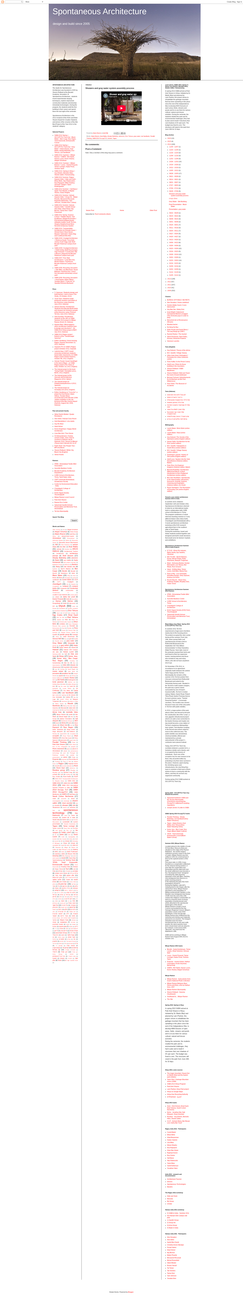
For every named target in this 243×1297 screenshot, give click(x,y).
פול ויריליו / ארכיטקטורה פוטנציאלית (178, 400)
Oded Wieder (171, 1263)
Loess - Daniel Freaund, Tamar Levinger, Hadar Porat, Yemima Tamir (177, 957)
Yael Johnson (171, 1276)
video (68, 845)
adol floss (73, 534)
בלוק (76, 886)
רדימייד (55, 952)
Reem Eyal (60, 768)
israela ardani (58, 671)
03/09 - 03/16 (174, 254)
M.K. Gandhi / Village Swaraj (177, 353)
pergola (73, 746)
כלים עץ (73, 909)
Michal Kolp (57, 712)
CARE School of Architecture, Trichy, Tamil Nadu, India (64, 476)
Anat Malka (103, 136)
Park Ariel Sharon (60, 500)
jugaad (61, 675)
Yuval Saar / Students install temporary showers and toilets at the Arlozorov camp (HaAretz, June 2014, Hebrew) (65, 301)
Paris (73, 742)
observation (63, 733)
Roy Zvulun (56, 776)
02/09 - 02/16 (174, 266)
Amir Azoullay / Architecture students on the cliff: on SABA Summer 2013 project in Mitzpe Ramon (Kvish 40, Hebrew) (65, 319)
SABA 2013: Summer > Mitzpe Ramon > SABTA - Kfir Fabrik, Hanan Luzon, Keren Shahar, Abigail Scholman (64, 157)
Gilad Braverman (69, 636)
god (70, 638)
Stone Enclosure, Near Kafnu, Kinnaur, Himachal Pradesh (177, 337)
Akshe (67, 540)
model (70, 714)
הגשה (62, 901)
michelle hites (72, 712)
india (64, 665)
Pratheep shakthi (58, 755)
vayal (62, 845)
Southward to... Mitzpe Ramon (177, 996)
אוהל (54, 871)
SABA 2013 (67, 783)
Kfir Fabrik (60, 680)
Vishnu (73, 847)
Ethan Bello (171, 1135)
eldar (66, 619)
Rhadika (72, 770)
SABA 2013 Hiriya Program (176, 1084)
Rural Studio (67, 776)
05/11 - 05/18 (174, 228)
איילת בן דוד (74, 873)
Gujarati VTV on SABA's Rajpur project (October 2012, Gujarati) (65, 348)
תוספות (62, 958)
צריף (76, 943)
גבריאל (55, 894)
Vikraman (58, 847)
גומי (66, 896)
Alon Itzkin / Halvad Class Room (65, 419)
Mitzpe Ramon (61, 714)
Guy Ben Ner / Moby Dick (175, 309)
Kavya (67, 675)
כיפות (60, 909)
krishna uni (71, 682)
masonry (55, 708)
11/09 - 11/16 (174, 156)
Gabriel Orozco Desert (68, 632)
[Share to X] (119, 133)
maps (74, 705)
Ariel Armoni (68, 556)
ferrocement (56, 628)
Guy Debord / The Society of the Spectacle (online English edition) (178, 438)
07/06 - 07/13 (174, 188)
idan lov (66, 663)
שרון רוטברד (72, 956)
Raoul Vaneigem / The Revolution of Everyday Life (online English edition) (178, 489)
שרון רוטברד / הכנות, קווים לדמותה (178, 416)
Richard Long (68, 772)
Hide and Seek (172, 1196)
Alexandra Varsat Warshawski (68, 542)
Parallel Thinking (60, 742)
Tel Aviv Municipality (61, 511)
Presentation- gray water (177, 209)
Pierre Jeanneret (58, 749)
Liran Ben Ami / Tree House (63, 433)
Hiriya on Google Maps (175, 1092)
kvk (54, 686)
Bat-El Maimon (65, 569)
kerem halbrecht (57, 678)
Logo (54, 699)
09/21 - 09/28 (174, 176)
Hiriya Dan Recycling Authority (177, 1094)
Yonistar (75, 866)
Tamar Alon (171, 1273)
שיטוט (71, 954)
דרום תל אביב (68, 899)
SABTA (64, 794)
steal (65, 815)
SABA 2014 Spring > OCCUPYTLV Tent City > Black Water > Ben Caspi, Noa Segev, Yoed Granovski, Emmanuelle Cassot (65, 139)
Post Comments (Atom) (103, 214)
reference (72, 768)
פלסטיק (55, 941)
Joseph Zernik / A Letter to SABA (178, 808)
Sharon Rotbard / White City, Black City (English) (64, 451)
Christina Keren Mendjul (175, 1245)
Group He (55, 645)
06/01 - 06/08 (174, 222)
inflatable (72, 665)
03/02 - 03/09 (174, 257)
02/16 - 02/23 (174, 263)
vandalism (55, 845)
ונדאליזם (55, 903)
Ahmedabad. (71, 538)
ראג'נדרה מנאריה (70, 950)
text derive (59, 830)
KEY (54, 680)
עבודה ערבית (73, 931)
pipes (68, 748)
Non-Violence (71, 731)
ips (56, 669)
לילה (67, 913)
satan (54, 798)
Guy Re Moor (59, 424)
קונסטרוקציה (56, 948)
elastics (59, 619)
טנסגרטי (73, 905)
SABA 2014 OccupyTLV (99, 138)
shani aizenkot (67, 803)
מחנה (73, 916)
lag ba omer (62, 686)
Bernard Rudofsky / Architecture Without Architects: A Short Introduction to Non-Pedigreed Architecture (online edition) (178, 472)
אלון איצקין (70, 875)
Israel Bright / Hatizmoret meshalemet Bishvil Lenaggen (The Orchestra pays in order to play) (177, 314)
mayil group (56, 710)
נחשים (71, 926)
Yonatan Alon (171, 1278)
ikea (74, 663)
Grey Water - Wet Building (178, 201)
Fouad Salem (171, 1247)
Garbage (75, 634)
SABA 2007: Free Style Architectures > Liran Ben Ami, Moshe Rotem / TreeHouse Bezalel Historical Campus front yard (65, 261)
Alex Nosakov (172, 1237)
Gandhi (55, 634)
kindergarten (72, 680)
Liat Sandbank (145, 136)
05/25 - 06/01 (174, 225)
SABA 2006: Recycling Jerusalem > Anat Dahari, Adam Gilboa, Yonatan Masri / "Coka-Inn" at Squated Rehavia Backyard (65, 280)
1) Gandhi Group (173, 1220)
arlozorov (121, 136)
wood (63, 858)
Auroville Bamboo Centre (63, 468)
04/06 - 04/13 (174, 242)
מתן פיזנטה (62, 926)
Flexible (69, 628)
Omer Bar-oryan (67, 738)
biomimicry (64, 573)
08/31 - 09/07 (174, 182)
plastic (65, 751)
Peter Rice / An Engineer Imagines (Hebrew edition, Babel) (178, 466)
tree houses (63, 839)
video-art (75, 845)
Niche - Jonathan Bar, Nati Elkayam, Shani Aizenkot (176, 1113)
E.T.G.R (65, 613)
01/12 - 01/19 (174, 272)
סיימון (56, 930)
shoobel (57, 805)
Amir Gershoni (65, 544)
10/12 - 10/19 (174, 167)
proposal (63, 759)
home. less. (73, 656)
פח (74, 939)
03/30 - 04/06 (174, 245)
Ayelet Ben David (173, 1242)
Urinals (73, 843)
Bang (58, 567)
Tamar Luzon (57, 828)
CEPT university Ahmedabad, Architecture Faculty (64, 480)
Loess (68, 697)
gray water (137, 136)
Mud (72, 716)
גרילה (54, 899)
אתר (54, 886)
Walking (75, 849)
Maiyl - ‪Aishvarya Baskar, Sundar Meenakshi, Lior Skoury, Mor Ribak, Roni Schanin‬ (178, 565)
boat (74, 575)
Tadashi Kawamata (69, 824)
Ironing (62, 669)
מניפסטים (63, 922)
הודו (73, 901)
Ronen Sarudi (172, 1265)
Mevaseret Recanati (174, 1258)
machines (64, 701)
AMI (56, 545)
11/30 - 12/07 (174, 147)
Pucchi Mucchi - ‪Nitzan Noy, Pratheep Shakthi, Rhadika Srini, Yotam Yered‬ (178, 581)
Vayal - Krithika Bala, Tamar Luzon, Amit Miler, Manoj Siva (177, 570)
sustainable (66, 822)
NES (76, 721)
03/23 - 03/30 (174, 248)
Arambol (67, 549)
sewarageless (56, 801)
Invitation (75, 667)
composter (63, 588)
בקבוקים (75, 888)
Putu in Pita (67, 761)
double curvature (73, 608)
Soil (54, 810)
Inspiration (66, 667)
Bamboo (75, 564)
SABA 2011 (71, 781)
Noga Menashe (58, 731)
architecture (60, 553)
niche (70, 723)
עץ (53, 937)
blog (68, 575)
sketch (65, 807)
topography (71, 836)
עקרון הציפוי (61, 937)
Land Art (72, 686)
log (74, 697)
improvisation (56, 665)
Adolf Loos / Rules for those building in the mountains (176, 365)
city (67, 584)
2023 (169, 138)
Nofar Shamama (58, 729)
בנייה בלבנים (66, 888)
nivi (71, 725)
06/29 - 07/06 (174, 191)
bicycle (55, 573)
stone (73, 815)
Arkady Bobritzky (112, 136)
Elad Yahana (72, 617)
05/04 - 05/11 (174, 231)
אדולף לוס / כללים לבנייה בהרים (177, 419)
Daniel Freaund (58, 599)
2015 (169, 141)
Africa (54, 536)
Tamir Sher (67, 828)
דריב (76, 899)
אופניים (75, 871)
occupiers (73, 733)
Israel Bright (71, 669)
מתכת (54, 926)
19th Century (56, 529)
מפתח (74, 924)
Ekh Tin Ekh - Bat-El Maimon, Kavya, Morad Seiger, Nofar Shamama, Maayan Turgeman (177, 558)
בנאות (57, 888)
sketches (72, 807)
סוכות (61, 928)
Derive (58, 601)
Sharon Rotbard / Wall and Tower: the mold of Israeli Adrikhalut (178, 374)
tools (63, 836)
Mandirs (170, 1187)
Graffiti (76, 638)
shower (110, 138)
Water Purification (72, 851)
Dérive (70, 601)
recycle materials (67, 766)
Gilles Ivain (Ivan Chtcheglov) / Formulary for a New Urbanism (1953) (177, 357)
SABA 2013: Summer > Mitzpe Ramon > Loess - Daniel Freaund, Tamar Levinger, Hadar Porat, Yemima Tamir (66, 165)
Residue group (59, 770)
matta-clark (72, 708)
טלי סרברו (65, 905)
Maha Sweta (59, 703)
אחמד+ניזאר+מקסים (61, 873)
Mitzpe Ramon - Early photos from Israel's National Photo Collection (178, 980)
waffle (54, 849)
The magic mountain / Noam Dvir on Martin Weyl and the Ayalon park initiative (178, 1075)
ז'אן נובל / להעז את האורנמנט (176, 395)
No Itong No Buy (172, 327)
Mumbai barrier (172, 324)
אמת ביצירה (72, 881)
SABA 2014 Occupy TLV (65, 788)
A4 (64, 529)
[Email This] (115, 133)
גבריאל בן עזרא (65, 894)
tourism (55, 839)
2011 (169, 285)
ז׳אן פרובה (63, 903)
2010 (169, 288)
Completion (56, 586)
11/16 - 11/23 (174, 153)
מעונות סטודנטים (58, 924)
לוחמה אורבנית (57, 913)
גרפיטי (60, 899)
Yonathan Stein (65, 866)
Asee (57, 560)
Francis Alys (72, 630)
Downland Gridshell (60, 610)
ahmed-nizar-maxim (68, 536)
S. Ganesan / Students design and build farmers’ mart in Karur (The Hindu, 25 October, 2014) (66, 294)
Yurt (67, 869)
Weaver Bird (71, 854)
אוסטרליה (68, 871)
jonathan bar (66, 673)
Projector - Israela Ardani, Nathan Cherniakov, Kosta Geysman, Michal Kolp (178, 963)
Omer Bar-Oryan (172, 1150)
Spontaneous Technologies (176, 1184)
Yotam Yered (59, 869)
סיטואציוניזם (74, 928)
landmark (55, 688)
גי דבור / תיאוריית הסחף (174, 397)
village (66, 847)
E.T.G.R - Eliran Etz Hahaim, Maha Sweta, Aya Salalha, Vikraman (176, 552)
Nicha (64, 723)
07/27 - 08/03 (174, 185)
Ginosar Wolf (57, 639)
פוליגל (54, 939)
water (62, 851)
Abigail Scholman (72, 529)
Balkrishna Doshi (57, 564)
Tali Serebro (171, 1271)
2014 (169, 144)
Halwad (55, 650)
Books (54, 577)
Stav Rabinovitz (172, 1160)
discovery (72, 603)
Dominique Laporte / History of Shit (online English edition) (177, 455)
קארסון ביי (59, 945)
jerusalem (56, 673)
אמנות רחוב (62, 881)
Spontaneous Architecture (100, 11)
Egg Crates (57, 615)
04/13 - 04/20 (174, 240)
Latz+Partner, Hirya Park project (178, 1089)
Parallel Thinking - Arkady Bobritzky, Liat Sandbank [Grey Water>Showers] (177, 819)
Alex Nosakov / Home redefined (178, 302)
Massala (63, 708)
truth (76, 839)
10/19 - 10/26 (174, 165)
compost (65, 586)
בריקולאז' (58, 890)
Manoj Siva (66, 705)
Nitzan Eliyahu (172, 1145)
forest (63, 630)
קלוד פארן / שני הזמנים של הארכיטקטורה (175, 413)
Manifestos (56, 706)
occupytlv (56, 736)
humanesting (56, 663)
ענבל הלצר (71, 935)
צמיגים (71, 943)
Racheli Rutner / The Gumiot (177, 334)
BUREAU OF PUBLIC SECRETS (178, 300)
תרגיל (59, 960)
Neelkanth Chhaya (66, 721)
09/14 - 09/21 (174, 179)
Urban (65, 843)
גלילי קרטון (72, 896)
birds (73, 573)
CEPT (58, 582)
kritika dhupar (72, 684)
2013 (169, 279)
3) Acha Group (172, 1225)
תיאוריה (70, 958)
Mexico (74, 710)
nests (57, 723)
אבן (74, 869)
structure (55, 817)
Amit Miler (62, 547)
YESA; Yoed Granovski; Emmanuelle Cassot (65, 863)
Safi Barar (72, 794)
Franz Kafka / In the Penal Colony (178, 362)
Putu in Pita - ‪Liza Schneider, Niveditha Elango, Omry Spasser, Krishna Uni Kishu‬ (178, 575)
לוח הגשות (72, 911)
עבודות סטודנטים (61, 933)
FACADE (72, 626)
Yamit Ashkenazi (58, 860)
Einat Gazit (73, 615)
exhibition (62, 624)
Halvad (73, 647)
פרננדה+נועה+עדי (71, 941)
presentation (56, 757)
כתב (54, 911)
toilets (62, 834)
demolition (75, 599)
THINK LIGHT (66, 832)
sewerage (66, 801)
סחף (67, 928)
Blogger (130, 1292)
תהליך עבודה (173, 198)
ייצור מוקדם (64, 907)
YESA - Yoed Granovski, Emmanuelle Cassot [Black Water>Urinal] (176, 835)
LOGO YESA (64, 699)
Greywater (71, 643)
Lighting (63, 695)
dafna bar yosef (69, 597)
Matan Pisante (172, 1255)
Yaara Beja (72, 858)
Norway (55, 733)
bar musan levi (69, 567)
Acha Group (74, 531)
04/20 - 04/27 (174, 236)
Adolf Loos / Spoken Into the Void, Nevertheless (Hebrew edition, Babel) (178, 461)
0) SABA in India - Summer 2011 (178, 1213)
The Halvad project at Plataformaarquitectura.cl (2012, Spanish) (65, 383)
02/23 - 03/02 (174, 260)
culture (57, 597)
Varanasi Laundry (173, 341)
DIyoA (62, 606)
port (64, 753)
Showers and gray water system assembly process (178, 195)
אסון (54, 884)
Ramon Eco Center (61, 502)
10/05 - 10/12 (174, 170)
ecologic (73, 613)
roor (74, 774)
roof (61, 774)
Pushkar (57, 761)
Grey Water (57, 643)
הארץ (56, 901)
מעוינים (73, 922)
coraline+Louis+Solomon (60, 594)
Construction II (60, 592)
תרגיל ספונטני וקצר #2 (71, 960)
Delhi (67, 599)
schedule (63, 798)
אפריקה (74, 884)
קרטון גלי (65, 948)
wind (74, 856)
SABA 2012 (56, 783)
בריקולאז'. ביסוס (69, 890)
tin (55, 834)
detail (64, 603)
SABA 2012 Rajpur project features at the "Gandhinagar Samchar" (64, 336)
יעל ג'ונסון (72, 907)
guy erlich (65, 645)
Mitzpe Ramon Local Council (64, 497)
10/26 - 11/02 (174, 161)
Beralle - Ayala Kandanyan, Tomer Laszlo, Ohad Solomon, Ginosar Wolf (178, 951)
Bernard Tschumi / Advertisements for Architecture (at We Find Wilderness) (178, 379)
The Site (170, 999)
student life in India (68, 817)
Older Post (153, 210)
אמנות (68, 879)
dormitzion (62, 608)
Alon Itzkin (170, 1240)
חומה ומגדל (71, 903)
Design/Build (56, 603)
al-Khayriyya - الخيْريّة (174, 1097)
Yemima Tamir (70, 860)
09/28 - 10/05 (174, 173)
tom (69, 834)
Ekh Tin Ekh (60, 617)
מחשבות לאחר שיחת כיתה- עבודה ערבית (64, 918)
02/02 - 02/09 (174, 269)
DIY (54, 606)
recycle (57, 766)
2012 (169, 282)
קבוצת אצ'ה (71, 945)
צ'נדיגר (54, 943)
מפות (67, 924)
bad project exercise (70, 562)
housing (72, 660)
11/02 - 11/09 (174, 159)
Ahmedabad (57, 538)
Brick (60, 577)
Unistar (67, 841)
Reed (76, 766)
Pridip (73, 757)
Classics (73, 584)
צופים (60, 943)
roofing (68, 774)
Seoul (72, 798)
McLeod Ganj (65, 710)
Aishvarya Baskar (58, 540)
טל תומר (55, 905)
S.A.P (76, 776)
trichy (70, 839)
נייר (56, 928)
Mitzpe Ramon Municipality (176, 989)
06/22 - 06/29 (174, 213)
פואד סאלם (71, 937)
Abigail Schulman (61, 532)
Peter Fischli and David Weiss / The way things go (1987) (177, 330)
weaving (55, 856)
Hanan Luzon (68, 652)
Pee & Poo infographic (60, 746)
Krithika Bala (56, 684)
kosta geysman (58, 682)
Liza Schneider (57, 697)
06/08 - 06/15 (174, 219)
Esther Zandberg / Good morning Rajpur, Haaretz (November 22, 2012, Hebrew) (65, 342)
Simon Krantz (59, 454)
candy (74, 577)
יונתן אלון (55, 907)
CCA (76, 580)
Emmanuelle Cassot (65, 622)
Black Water (57, 575)
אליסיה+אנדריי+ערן (70, 877)
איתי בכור (58, 875)
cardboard (56, 579)
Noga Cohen (71, 729)
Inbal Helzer (58, 426)
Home (122, 210)
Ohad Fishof (67, 736)
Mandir (70, 703)
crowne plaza (74, 594)
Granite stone (59, 641)
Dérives (169, 1182)
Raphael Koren (73, 763)
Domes (55, 608)
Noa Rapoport (172, 1148)
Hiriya (61, 656)
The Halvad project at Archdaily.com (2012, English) (64, 388)
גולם (60, 896)
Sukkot (64, 819)
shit (77, 803)
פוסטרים (61, 939)
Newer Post (90, 210)
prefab (72, 755)
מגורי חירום (64, 916)
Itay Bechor (171, 1253)
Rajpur (61, 763)
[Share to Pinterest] (124, 133)
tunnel (56, 841)
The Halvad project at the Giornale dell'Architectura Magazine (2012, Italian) (63, 377)
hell (66, 654)
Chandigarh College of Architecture (62, 489)
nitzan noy (63, 725)
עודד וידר (73, 933)
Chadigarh (70, 582)
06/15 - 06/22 (174, 216)
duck (58, 613)
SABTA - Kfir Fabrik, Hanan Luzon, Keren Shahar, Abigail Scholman (178, 969)
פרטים (61, 941)
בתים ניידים (60, 892)
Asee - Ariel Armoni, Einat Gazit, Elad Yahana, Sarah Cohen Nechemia (178, 1108)
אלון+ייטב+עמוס (57, 877)
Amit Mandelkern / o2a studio (64, 421)
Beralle (64, 571)
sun (70, 819)
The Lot (69, 830)
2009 (169, 290)
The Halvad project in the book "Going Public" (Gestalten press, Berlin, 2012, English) (65, 371)
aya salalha (67, 560)
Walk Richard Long (64, 849)
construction (69, 590)
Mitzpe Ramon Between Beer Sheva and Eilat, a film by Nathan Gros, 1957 (178, 985)
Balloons (67, 564)
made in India (74, 701)
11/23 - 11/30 (174, 150)
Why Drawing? (66, 856)
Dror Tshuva (129, 136)
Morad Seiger (63, 716)
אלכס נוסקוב (57, 879)
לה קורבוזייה (62, 911)
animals (59, 549)
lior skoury (72, 695)
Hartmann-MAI (57, 654)
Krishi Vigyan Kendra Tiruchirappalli (61, 494)
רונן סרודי (64, 952)
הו (68, 901)
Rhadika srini (56, 772)
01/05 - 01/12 (174, 275)
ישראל (54, 909)
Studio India (56, 819)
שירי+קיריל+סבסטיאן (59, 956)
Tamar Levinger (69, 826)
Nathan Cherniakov (66, 719)
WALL (56, 851)
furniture (55, 632)
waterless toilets (60, 854)
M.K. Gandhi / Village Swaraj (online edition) (177, 451)
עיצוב (62, 935)
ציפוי (65, 943)
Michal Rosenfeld (173, 1260)
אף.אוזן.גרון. (62, 884)
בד (59, 886)
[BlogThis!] (117, 133)
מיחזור (54, 920)
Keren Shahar (69, 678)
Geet (57, 636)
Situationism (56, 807)
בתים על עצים (71, 892)
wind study (56, 858)
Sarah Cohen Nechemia (63, 796)
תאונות (55, 958)
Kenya (74, 675)
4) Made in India (172, 1228)
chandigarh (57, 584)
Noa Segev (68, 727)
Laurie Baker (67, 688)
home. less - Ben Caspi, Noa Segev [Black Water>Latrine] (177, 830)
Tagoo (115, 138)
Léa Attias (66, 690)
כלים (65, 909)
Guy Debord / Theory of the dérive (178, 350)
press (65, 757)
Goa (65, 638)
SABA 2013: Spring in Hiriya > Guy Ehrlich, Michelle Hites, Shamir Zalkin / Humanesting (64, 173)
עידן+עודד (55, 935)
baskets (55, 569)
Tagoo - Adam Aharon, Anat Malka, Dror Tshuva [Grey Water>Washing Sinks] (176, 825)
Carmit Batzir (66, 580)
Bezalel (73, 571)
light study (56, 695)
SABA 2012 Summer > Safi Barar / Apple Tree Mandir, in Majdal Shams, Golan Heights (66, 191)
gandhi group (64, 634)
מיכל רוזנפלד (64, 920)
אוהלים (60, 871)
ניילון (76, 926)
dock (73, 606)
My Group (170, 1201)
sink (74, 805)
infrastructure (57, 667)
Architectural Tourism (71, 551)
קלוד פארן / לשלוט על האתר (176, 409)
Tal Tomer (170, 1268)
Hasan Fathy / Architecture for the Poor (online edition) (178, 442)
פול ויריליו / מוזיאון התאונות (175, 402)
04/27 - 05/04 (174, 234)
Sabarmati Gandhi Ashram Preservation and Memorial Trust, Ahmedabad (65, 507)
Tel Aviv (75, 828)
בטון (71, 886)
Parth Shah (72, 744)
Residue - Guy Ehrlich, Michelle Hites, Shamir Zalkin (178, 1117)
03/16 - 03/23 (174, 251)
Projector (56, 759)
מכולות (74, 920)
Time (76, 832)
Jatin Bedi (71, 671)
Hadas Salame (63, 647)
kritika (64, 684)
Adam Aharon (95, 136)
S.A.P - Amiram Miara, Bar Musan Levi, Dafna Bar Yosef (178, 1122)
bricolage (67, 577)
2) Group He (171, 1223)
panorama (63, 740)
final (63, 628)
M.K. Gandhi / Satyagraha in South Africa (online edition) (176, 447)
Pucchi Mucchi (73, 759)
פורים (68, 939)
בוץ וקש (64, 886)
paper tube (72, 740)
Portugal (72, 753)
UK (62, 841)
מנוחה (54, 922)
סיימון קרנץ (63, 930)
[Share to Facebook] (122, 133)
